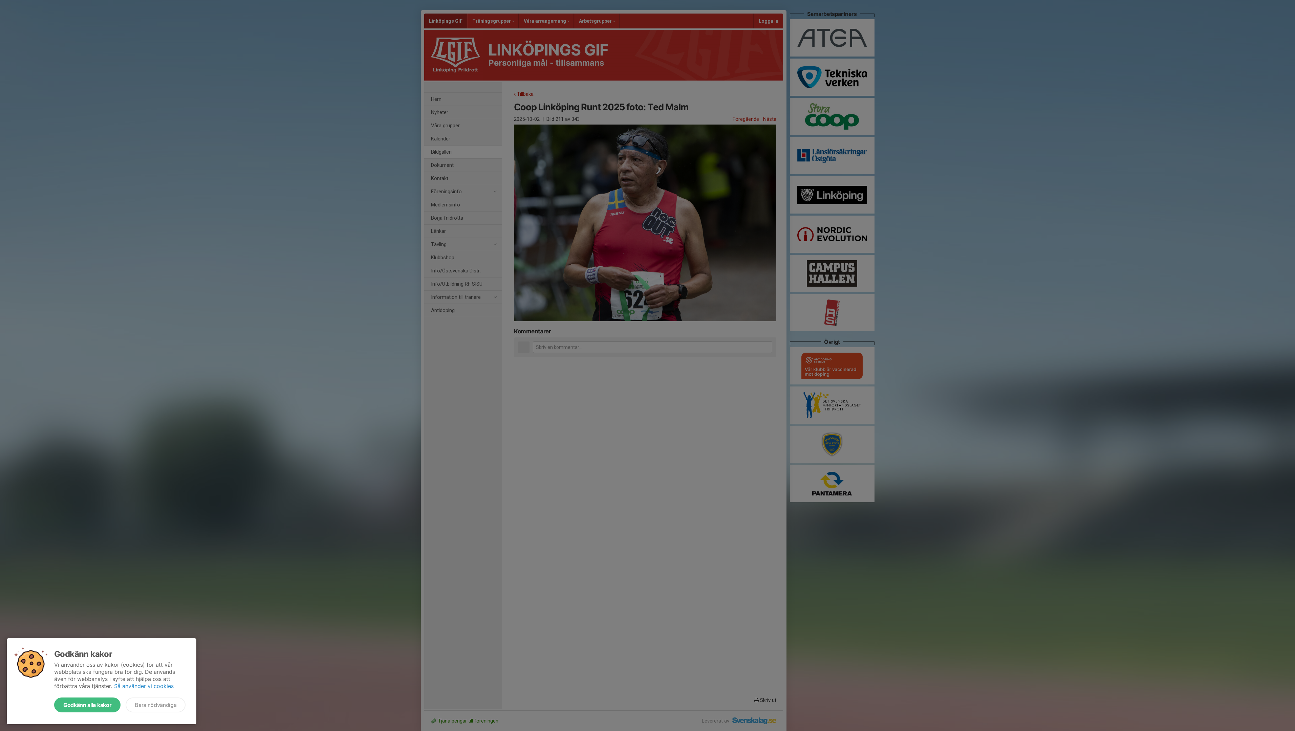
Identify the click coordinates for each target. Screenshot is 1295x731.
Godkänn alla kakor (87, 705)
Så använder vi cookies (144, 686)
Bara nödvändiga (155, 705)
